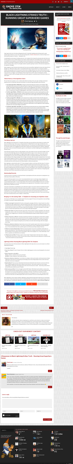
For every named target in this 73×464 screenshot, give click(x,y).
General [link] (29, 24)
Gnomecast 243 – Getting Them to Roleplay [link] (46, 346)
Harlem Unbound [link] (34, 54)
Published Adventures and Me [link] (62, 73)
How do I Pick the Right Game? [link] (62, 63)
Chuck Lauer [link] (10, 362)
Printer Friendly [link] (35, 24)
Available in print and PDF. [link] (65, 102)
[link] (71, 1)
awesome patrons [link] (63, 18)
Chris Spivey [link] (28, 21)
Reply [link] (50, 371)
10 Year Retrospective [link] (10, 1)
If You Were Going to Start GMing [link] (62, 70)
